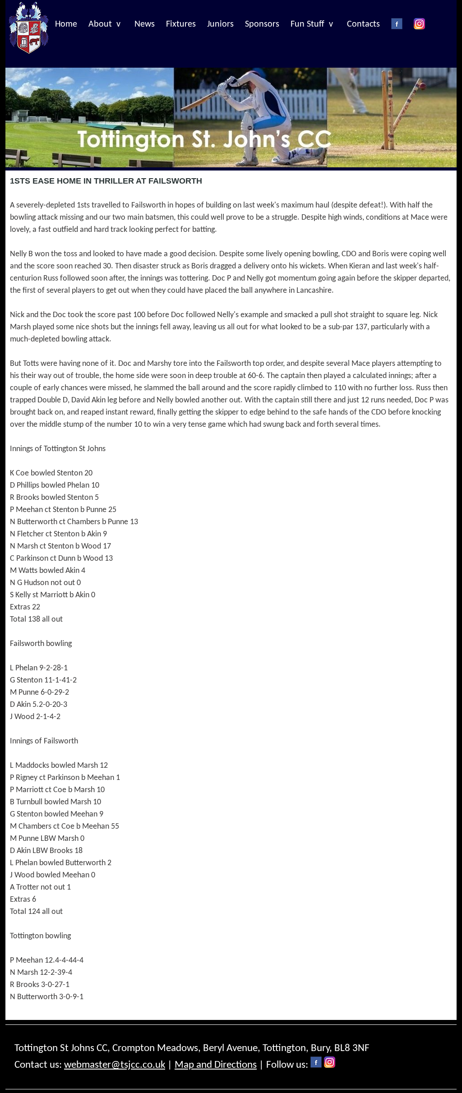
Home (66, 24)
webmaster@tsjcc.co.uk (114, 1065)
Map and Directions (216, 1065)
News (144, 24)
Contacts (363, 24)
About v (104, 24)
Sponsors (262, 24)
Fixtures (181, 24)
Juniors (220, 24)
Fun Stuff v (312, 24)
